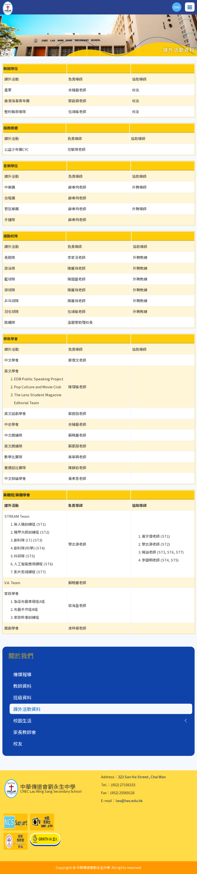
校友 (17, 743)
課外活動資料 (27, 709)
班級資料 (22, 697)
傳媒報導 (22, 674)
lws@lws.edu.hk (129, 800)
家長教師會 (24, 732)
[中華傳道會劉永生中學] (8, 8)
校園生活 (22, 720)
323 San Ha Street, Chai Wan (142, 776)
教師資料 (22, 686)
